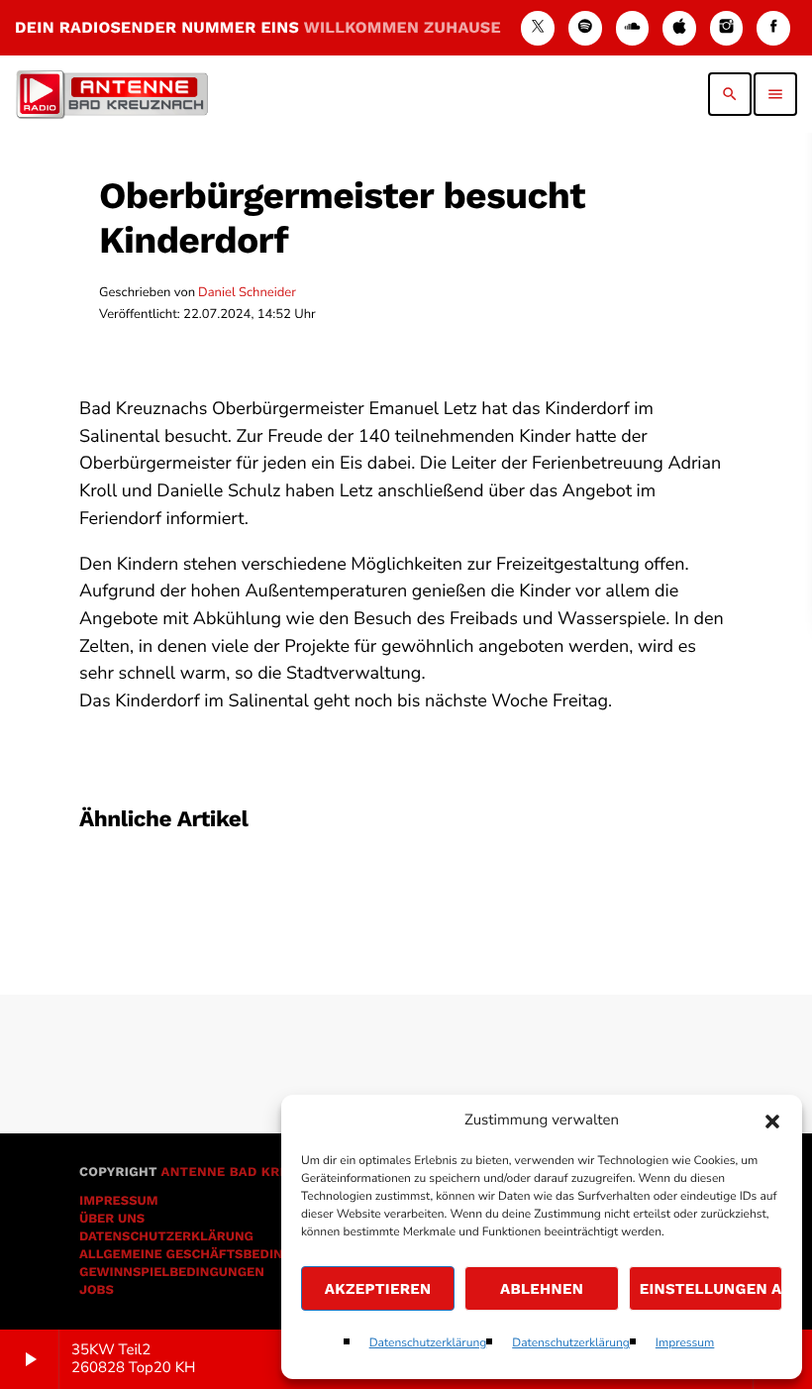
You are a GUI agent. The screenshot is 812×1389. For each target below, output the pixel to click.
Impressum (685, 1343)
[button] (772, 1121)
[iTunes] (679, 28)
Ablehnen (541, 1289)
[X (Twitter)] (538, 28)
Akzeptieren (378, 1289)
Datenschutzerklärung (428, 1343)
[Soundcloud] (633, 28)
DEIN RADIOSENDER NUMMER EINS (258, 27)
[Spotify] (585, 28)
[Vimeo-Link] (112, 94)
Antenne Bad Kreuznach (252, 1172)
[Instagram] (727, 28)
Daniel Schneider (247, 292)
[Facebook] (773, 28)
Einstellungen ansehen (711, 1289)
